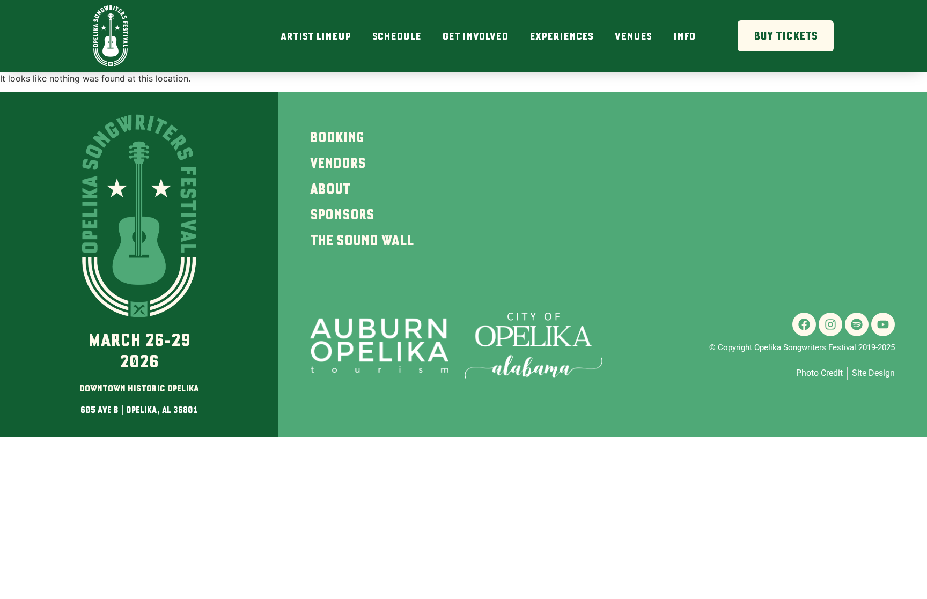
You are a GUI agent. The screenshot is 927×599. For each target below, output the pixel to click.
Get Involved (475, 35)
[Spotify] (857, 324)
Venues (633, 35)
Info (684, 35)
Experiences (561, 35)
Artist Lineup (316, 35)
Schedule (396, 35)
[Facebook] (804, 324)
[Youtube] (883, 324)
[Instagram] (830, 324)
